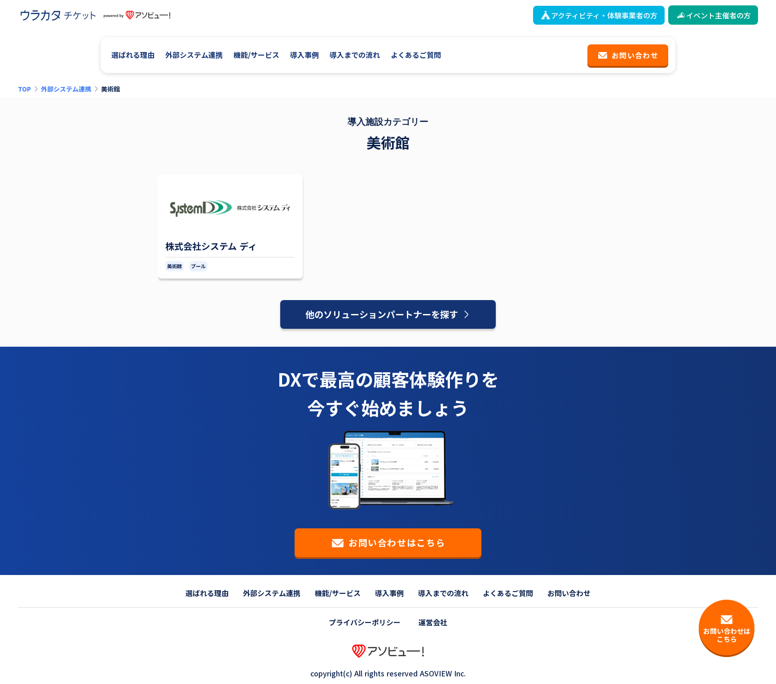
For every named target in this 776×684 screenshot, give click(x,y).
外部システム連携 (66, 89)
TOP (24, 89)
